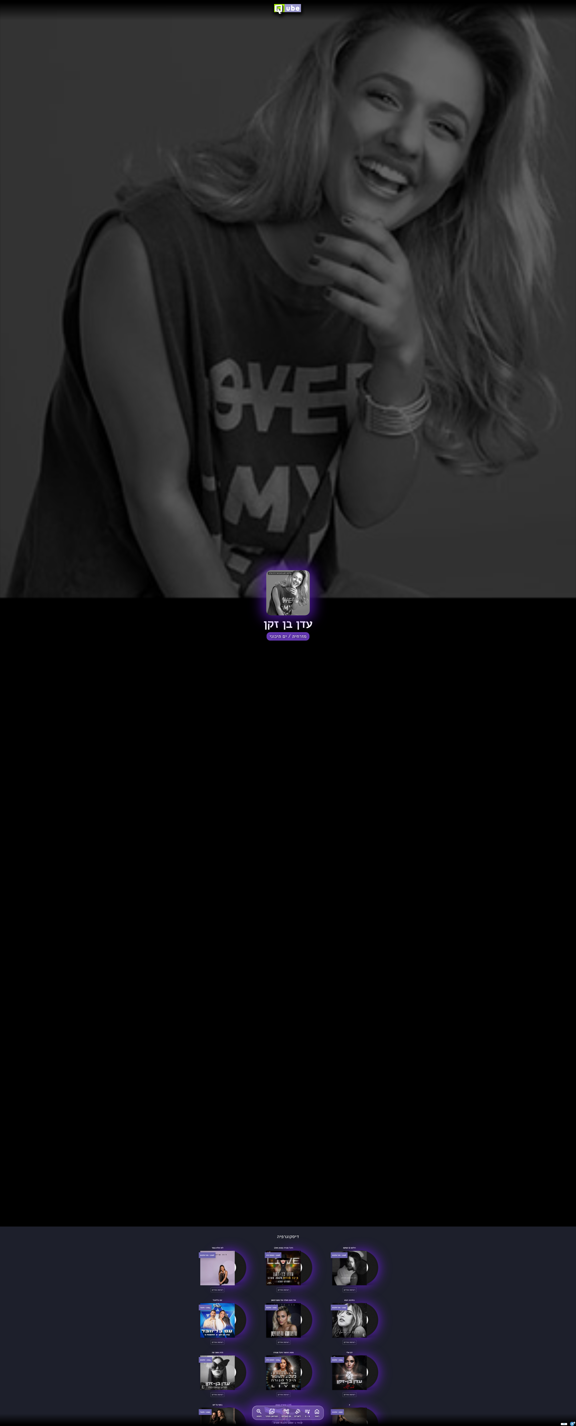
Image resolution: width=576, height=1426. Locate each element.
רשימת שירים (349, 1289)
